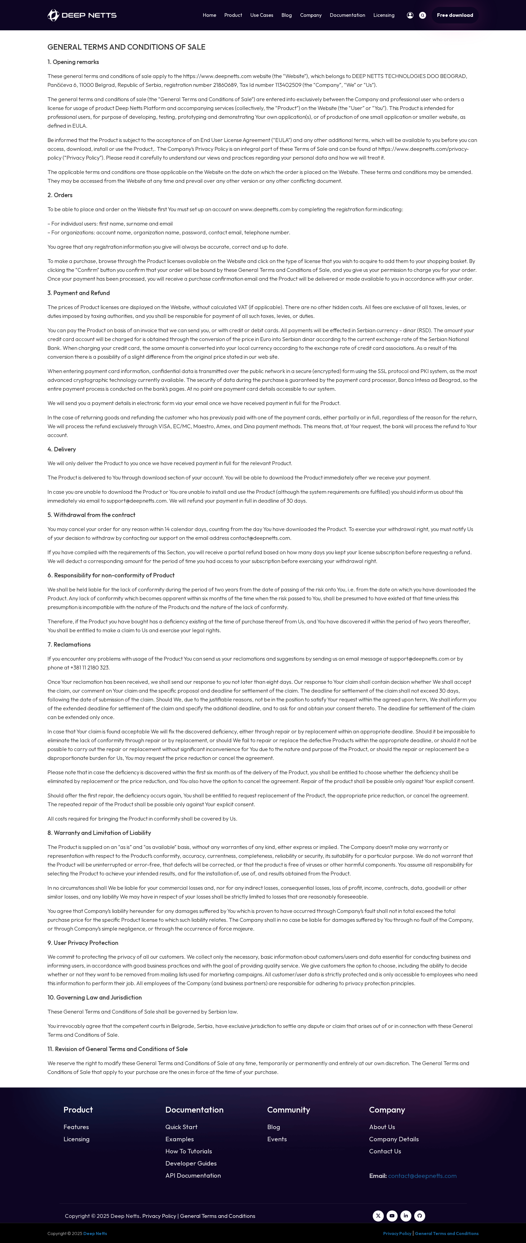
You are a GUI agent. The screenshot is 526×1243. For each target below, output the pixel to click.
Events (277, 1139)
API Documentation (193, 1175)
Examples (179, 1139)
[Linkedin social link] (405, 1215)
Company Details (394, 1139)
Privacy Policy (159, 1215)
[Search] (422, 15)
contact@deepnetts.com (422, 1176)
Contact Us (385, 1151)
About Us (382, 1127)
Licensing (77, 1139)
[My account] (410, 15)
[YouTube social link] (392, 1215)
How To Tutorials (188, 1151)
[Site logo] (82, 14)
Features (76, 1127)
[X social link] (378, 1215)
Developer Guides (191, 1163)
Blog (273, 1127)
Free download (455, 15)
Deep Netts (95, 1233)
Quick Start (181, 1127)
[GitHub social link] (419, 1215)
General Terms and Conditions (217, 1215)
